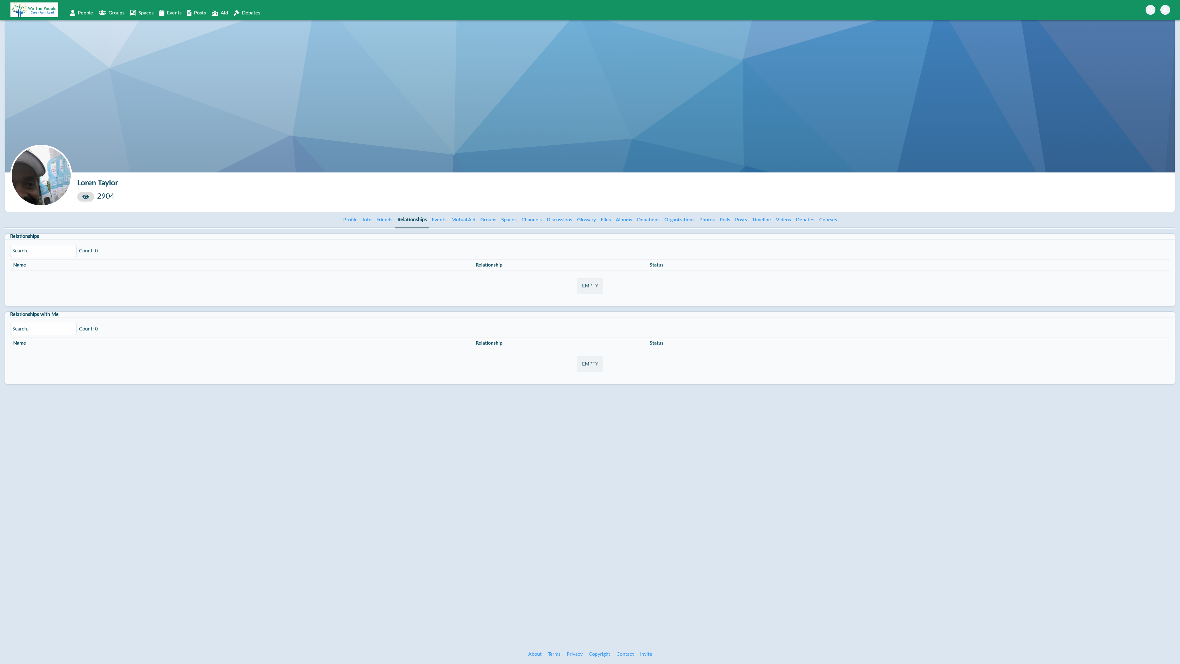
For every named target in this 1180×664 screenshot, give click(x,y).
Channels (531, 219)
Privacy (575, 654)
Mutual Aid (463, 219)
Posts (741, 219)
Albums (624, 219)
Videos (783, 219)
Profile (350, 219)
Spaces (509, 219)
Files (606, 219)
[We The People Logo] (34, 9)
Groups (488, 219)
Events (439, 219)
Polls (725, 219)
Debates (805, 219)
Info (367, 219)
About (535, 654)
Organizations (679, 219)
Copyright (599, 654)
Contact (625, 654)
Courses (828, 219)
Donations (648, 219)
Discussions (559, 219)
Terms (554, 654)
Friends (384, 219)
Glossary (586, 219)
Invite (646, 654)
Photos (707, 219)
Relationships (412, 219)
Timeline (761, 219)
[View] (85, 197)
